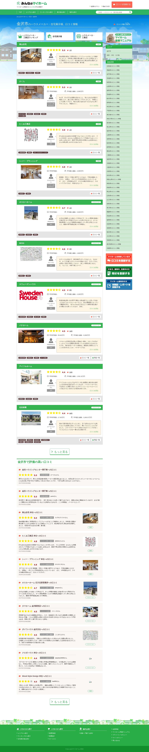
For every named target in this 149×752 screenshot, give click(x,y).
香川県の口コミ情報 (113, 208)
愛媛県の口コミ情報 (113, 212)
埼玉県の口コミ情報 (113, 106)
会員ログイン (95, 6)
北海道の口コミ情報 (113, 66)
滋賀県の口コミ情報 (113, 159)
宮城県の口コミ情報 (113, 78)
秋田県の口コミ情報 (113, 82)
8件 (70, 290)
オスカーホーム (25, 202)
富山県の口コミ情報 (113, 127)
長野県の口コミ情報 (113, 139)
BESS (21, 243)
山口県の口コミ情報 (113, 199)
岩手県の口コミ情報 (113, 74)
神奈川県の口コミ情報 (114, 118)
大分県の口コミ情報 (113, 236)
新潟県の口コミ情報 (113, 123)
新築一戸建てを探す (86, 733)
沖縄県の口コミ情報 (113, 248)
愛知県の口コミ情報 (113, 151)
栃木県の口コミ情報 (113, 98)
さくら (22, 81)
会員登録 (115, 729)
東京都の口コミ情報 (113, 114)
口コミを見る (94, 64)
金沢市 (109, 51)
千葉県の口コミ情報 (113, 110)
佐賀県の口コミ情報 (113, 224)
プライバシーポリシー (120, 735)
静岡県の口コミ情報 (113, 147)
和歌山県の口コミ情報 (114, 179)
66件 (70, 413)
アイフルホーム (25, 366)
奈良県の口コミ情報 (113, 175)
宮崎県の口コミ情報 (113, 240)
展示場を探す (61, 12)
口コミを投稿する (123, 4)
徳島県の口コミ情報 (113, 203)
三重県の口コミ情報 (113, 155)
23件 (70, 372)
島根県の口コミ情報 (113, 187)
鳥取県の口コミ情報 (113, 183)
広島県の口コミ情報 (113, 195)
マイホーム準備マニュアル (121, 732)
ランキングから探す (46, 12)
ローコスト (52, 739)
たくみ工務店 (24, 124)
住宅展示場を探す (23, 739)
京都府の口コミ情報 (113, 163)
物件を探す (73, 12)
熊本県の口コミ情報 (113, 232)
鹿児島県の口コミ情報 (114, 244)
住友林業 (23, 407)
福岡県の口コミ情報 (113, 220)
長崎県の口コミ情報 (113, 228)
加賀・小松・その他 (113, 55)
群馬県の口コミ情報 (113, 102)
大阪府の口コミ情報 (113, 167)
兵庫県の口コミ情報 (113, 171)
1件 (70, 50)
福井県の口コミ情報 (113, 131)
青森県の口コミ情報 (113, 70)
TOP (20, 12)
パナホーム (23, 325)
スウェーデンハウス (27, 284)
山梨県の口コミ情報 (113, 135)
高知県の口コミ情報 (113, 216)
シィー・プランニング (28, 161)
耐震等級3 (52, 733)
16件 (70, 331)
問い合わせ (116, 740)
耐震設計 (52, 736)
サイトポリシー (118, 737)
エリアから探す (31, 12)
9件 (70, 249)
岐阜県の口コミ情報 (113, 143)
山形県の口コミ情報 (113, 86)
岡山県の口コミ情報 (113, 191)
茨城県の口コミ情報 (113, 94)
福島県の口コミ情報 (113, 90)
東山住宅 (23, 44)
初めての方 (106, 6)
